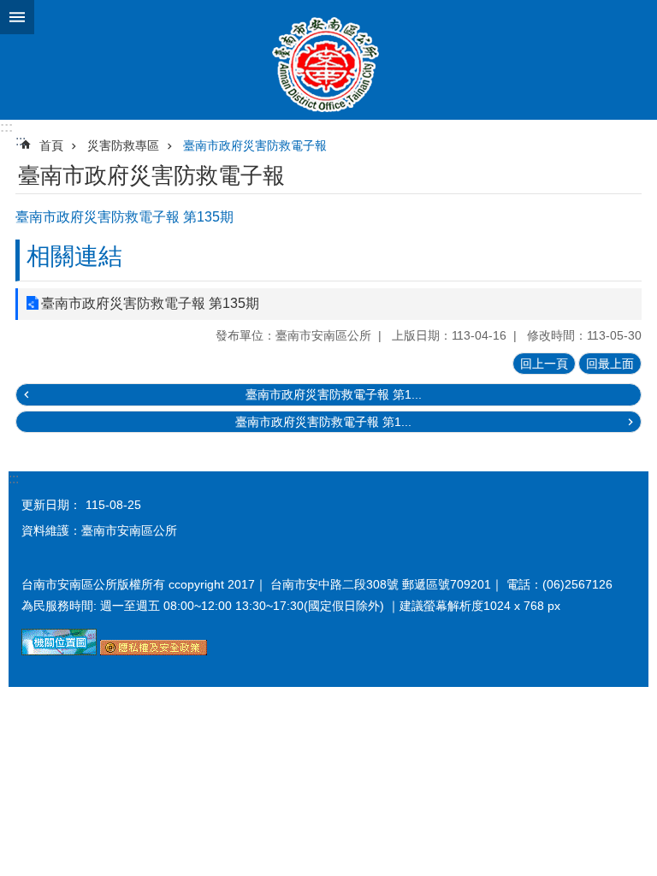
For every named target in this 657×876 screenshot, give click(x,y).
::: (6, 127)
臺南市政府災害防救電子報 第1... (334, 394)
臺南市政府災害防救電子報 (255, 145)
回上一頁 (544, 363)
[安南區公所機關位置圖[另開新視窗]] (59, 651)
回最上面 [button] (610, 363)
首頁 (51, 145)
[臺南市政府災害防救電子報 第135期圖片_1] (153, 651)
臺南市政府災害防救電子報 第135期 (150, 303)
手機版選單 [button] (17, 17)
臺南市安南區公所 (328, 60)
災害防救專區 (123, 145)
